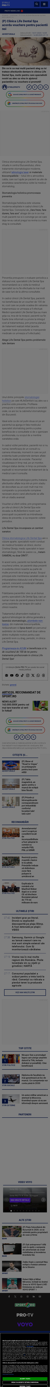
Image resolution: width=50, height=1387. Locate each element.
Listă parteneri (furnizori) (8, 1374)
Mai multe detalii (30, 1346)
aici (24, 1354)
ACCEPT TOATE (25, 1379)
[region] (25, 1360)
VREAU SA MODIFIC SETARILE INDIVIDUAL (25, 1382)
